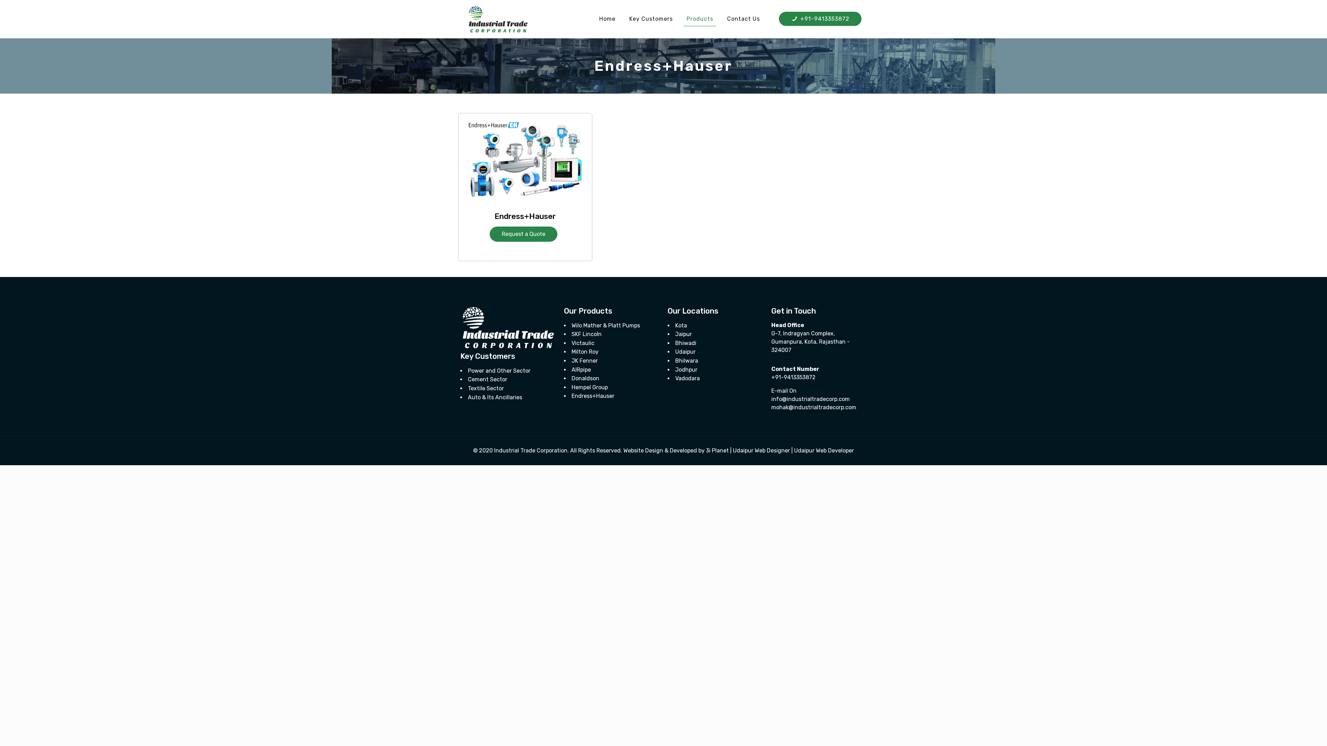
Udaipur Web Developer (824, 450)
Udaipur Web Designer (761, 450)
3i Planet (718, 450)
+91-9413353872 (824, 19)
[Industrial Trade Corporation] (498, 19)
